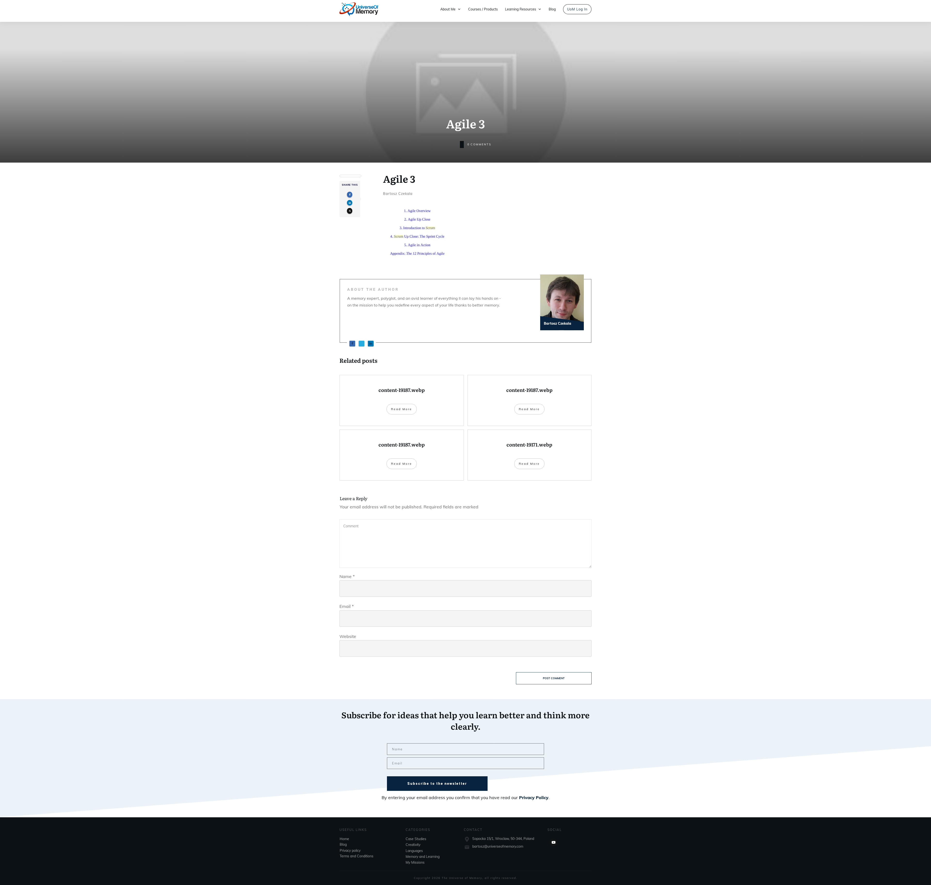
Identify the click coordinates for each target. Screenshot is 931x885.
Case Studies (416, 838)
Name (347, 576)
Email (346, 606)
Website (347, 636)
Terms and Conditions (356, 856)
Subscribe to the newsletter (437, 784)
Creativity (413, 845)
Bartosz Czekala (397, 193)
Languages (414, 850)
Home (344, 838)
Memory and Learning (423, 856)
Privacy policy (350, 850)
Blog (343, 844)
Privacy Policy (533, 797)
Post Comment (554, 678)
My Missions (415, 862)
